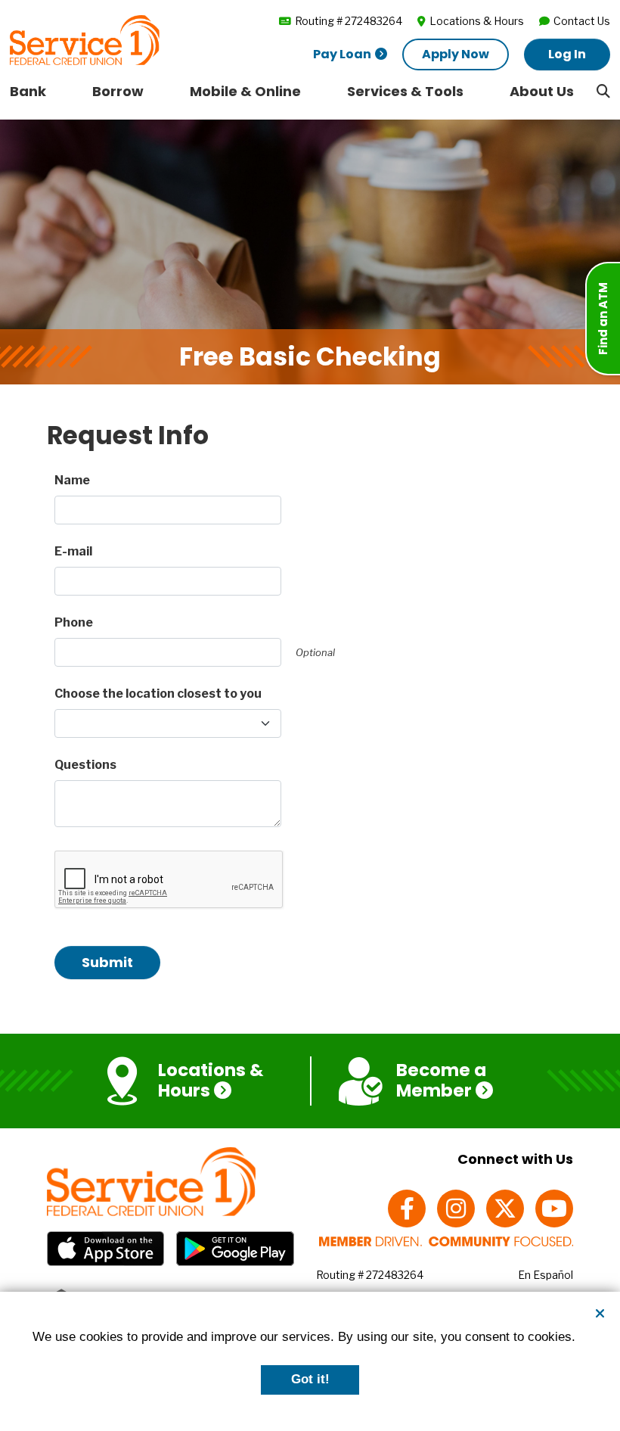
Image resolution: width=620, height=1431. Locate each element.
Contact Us (581, 20)
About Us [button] (542, 91)
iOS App (106, 1248)
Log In (567, 54)
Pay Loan (342, 54)
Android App (235, 1248)
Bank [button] (28, 91)
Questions (85, 764)
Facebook (407, 1208)
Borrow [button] (118, 91)
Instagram (456, 1208)
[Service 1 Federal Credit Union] (85, 39)
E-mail (73, 551)
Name (72, 480)
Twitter (505, 1208)
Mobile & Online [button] (245, 91)
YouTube (554, 1208)
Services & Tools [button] (405, 91)
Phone (73, 622)
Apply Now (455, 54)
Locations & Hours (476, 20)
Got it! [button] (310, 1379)
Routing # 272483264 (348, 20)
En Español (545, 1274)
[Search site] (603, 91)
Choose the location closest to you (158, 693)
